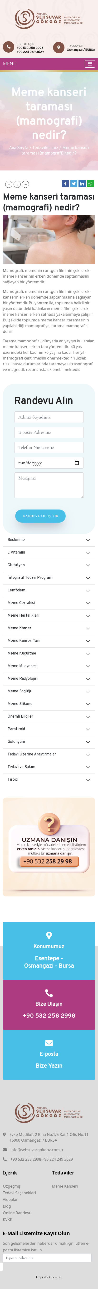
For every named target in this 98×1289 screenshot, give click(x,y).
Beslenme (16, 540)
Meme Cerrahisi (21, 603)
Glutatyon (16, 565)
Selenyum (16, 741)
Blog (7, 1206)
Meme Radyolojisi (23, 678)
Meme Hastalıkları (23, 615)
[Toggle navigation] (90, 64)
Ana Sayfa (19, 148)
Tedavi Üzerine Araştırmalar (32, 754)
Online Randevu (17, 1212)
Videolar (10, 1199)
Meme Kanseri (20, 628)
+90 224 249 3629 (30, 52)
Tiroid (13, 779)
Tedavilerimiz (45, 148)
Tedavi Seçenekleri (19, 1192)
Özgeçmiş (12, 1186)
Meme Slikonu (20, 704)
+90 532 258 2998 (30, 48)
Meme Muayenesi (22, 666)
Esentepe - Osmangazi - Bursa (49, 962)
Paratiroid (16, 729)
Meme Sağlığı (19, 691)
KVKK (7, 1219)
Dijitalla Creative (49, 1277)
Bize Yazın (49, 1066)
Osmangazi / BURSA (81, 50)
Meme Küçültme (22, 653)
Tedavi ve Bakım (21, 767)
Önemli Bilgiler (20, 716)
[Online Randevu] (49, 846)
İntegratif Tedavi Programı (30, 577)
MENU (10, 64)
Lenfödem (16, 590)
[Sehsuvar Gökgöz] (49, 18)
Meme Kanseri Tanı (24, 641)
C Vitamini (16, 552)
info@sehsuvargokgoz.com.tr (37, 1149)
